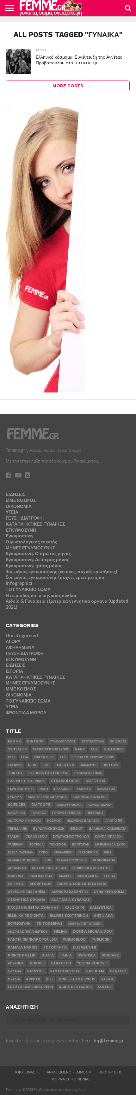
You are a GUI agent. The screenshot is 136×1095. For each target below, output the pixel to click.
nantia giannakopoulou (32, 939)
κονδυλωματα (99, 805)
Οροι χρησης (110, 1072)
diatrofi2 (113, 749)
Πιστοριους (88, 852)
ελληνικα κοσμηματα (107, 828)
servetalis (40, 884)
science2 (16, 805)
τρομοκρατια (103, 860)
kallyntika (101, 908)
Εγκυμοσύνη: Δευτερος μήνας (37, 559)
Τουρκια (36, 844)
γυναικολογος (63, 741)
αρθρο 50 (113, 821)
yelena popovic (92, 963)
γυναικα (15, 797)
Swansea (87, 955)
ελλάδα (14, 971)
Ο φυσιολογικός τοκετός (31, 541)
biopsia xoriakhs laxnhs (81, 884)
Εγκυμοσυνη (19, 535)
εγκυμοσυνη (93, 741)
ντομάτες (35, 971)
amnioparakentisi (70, 892)
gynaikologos (65, 781)
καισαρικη (16, 813)
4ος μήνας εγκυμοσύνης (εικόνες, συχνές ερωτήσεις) (61, 571)
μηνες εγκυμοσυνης (51, 749)
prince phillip (21, 955)
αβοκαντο (17, 868)
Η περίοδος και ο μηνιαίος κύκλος (41, 595)
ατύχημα (16, 963)
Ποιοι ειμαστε (27, 1072)
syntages (17, 749)
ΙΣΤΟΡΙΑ (14, 671)
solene (105, 987)
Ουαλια (14, 979)
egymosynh (19, 924)
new (32, 765)
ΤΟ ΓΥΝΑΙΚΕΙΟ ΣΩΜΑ (28, 589)
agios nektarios (75, 987)
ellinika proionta (26, 916)
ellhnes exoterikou (48, 773)
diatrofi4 (95, 781)
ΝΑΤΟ (44, 789)
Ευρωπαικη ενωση (48, 828)
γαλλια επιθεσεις (71, 860)
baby (80, 749)
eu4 (24, 757)
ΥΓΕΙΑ (12, 512)
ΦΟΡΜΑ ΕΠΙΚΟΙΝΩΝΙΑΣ (71, 1079)
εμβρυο (15, 765)
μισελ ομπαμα (20, 852)
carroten (61, 963)
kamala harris (22, 947)
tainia (66, 955)
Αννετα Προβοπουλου (47, 797)
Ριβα (107, 852)
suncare (110, 955)
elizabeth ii (84, 947)
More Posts (68, 85)
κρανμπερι (63, 852)
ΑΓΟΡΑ (13, 641)
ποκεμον (58, 844)
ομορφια (15, 876)
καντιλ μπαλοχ (108, 836)
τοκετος (38, 813)
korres (37, 963)
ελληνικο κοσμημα (90, 797)
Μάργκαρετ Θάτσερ (85, 924)
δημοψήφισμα (69, 805)
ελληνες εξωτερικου (26, 781)
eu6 (45, 765)
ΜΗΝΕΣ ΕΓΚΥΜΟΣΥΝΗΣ (30, 547)
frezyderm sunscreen (30, 987)
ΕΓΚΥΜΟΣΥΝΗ (21, 530)
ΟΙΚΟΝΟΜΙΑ (19, 506)
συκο (43, 852)
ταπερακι (15, 844)
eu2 (94, 749)
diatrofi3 (44, 757)
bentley (118, 971)
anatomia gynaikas (70, 900)
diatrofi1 (64, 765)
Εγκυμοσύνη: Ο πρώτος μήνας (38, 553)
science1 (118, 741)
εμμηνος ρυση (21, 789)
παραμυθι (88, 765)
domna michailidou (92, 932)
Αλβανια (84, 789)
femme (14, 741)
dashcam (95, 971)
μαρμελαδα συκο (110, 844)
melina (60, 932)
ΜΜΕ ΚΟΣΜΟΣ (21, 500)
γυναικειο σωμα (88, 773)
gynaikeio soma (109, 892)
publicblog (74, 939)
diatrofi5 (41, 805)
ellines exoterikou (69, 916)
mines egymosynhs (77, 979)
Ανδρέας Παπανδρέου (28, 932)
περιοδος (95, 813)
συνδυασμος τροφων (71, 836)
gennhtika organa (26, 900)
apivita (33, 979)
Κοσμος (54, 821)
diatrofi (35, 741)
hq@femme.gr (109, 1040)
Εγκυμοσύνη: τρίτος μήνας (34, 565)
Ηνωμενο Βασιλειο (83, 821)
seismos (16, 884)
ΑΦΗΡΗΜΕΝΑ (20, 647)
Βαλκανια (62, 789)
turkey (15, 773)
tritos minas (49, 924)
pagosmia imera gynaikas (33, 908)
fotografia (55, 947)
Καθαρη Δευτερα (65, 971)
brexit (76, 828)
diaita (47, 955)
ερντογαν (80, 844)
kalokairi (74, 908)
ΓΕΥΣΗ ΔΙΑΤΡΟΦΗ (25, 518)
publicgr (100, 939)
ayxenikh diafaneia (27, 892)
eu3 (11, 757)
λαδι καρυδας (41, 876)
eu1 (62, 757)
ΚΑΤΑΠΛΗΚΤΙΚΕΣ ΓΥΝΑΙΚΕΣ (35, 524)
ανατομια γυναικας (24, 821)
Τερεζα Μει (17, 828)
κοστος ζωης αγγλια (49, 868)
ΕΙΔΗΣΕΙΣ (15, 494)
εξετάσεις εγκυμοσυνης (92, 757)
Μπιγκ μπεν (87, 876)
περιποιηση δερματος (91, 868)
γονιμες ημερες (66, 813)
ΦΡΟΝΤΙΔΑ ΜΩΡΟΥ (26, 712)
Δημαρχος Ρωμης (23, 860)
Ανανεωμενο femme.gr (69, 1072)
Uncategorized (22, 635)
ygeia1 (109, 876)
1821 (49, 979)
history (110, 765)
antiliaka (103, 916)
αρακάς (65, 876)
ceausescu (36, 836)
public (107, 979)
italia (13, 836)
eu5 (47, 860)
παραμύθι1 (106, 789)
